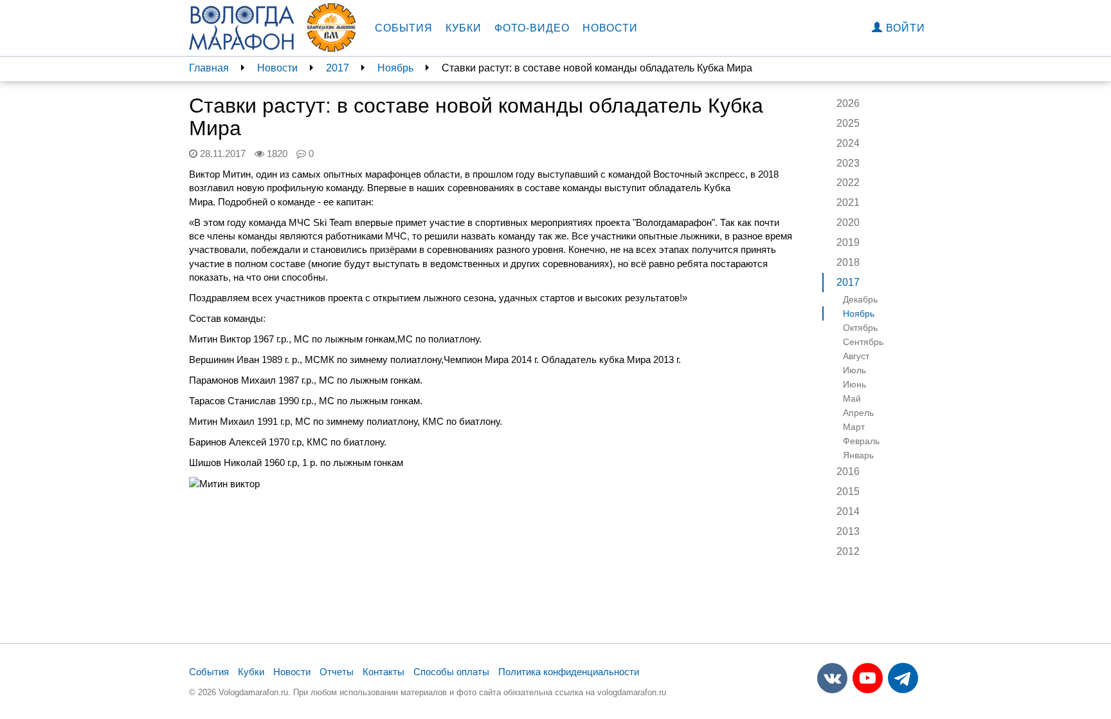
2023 (848, 163)
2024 (848, 143)
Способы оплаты (451, 671)
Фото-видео (532, 28)
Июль (854, 370)
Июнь (854, 384)
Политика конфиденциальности (568, 671)
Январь (858, 455)
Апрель (858, 412)
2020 (848, 222)
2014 (848, 511)
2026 (848, 103)
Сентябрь (863, 342)
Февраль (861, 441)
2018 (848, 262)
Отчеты (337, 671)
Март (854, 427)
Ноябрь (395, 67)
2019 (848, 242)
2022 (848, 182)
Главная (209, 67)
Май (852, 398)
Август (856, 356)
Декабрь (860, 299)
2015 (848, 491)
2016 (848, 471)
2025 (848, 123)
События (404, 28)
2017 (337, 67)
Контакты (383, 671)
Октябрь (860, 327)
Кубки (464, 28)
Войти (904, 28)
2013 (848, 531)
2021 (848, 202)
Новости (610, 28)
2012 (848, 551)
